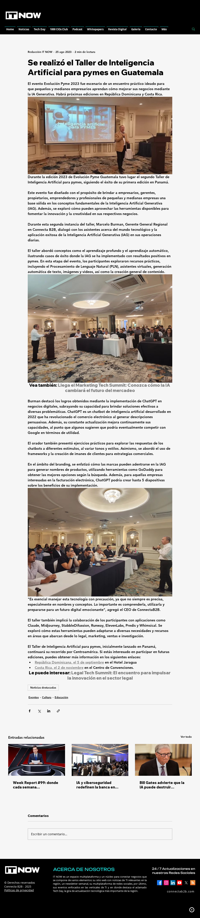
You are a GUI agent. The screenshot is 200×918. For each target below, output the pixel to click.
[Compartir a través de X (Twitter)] (39, 711)
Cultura (46, 697)
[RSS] (192, 882)
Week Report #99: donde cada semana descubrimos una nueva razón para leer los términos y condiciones (35, 784)
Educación (61, 697)
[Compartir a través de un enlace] (58, 711)
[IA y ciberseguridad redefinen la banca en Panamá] (100, 760)
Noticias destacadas (43, 687)
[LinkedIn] (172, 882)
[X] (186, 882)
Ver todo (186, 736)
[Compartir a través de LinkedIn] (49, 711)
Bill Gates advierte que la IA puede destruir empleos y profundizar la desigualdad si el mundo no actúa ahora (162, 784)
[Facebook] (159, 882)
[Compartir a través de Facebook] (29, 711)
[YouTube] (179, 882)
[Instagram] (166, 882)
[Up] (191, 909)
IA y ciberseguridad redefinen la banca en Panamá (95, 784)
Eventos (34, 697)
